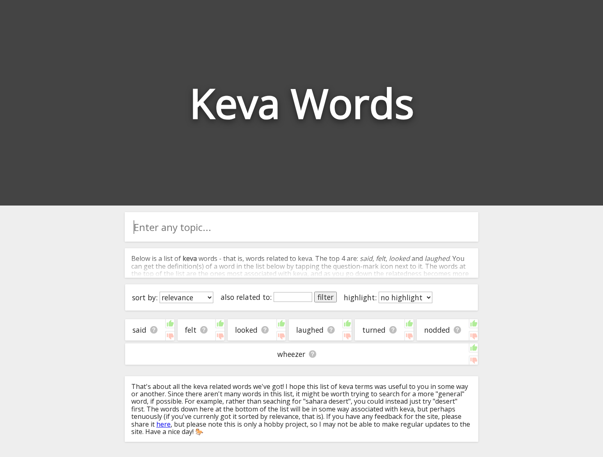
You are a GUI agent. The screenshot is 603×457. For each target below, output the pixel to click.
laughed (310, 330)
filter (325, 297)
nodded (437, 330)
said (139, 330)
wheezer (291, 354)
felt (190, 330)
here (163, 424)
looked (246, 330)
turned (374, 330)
